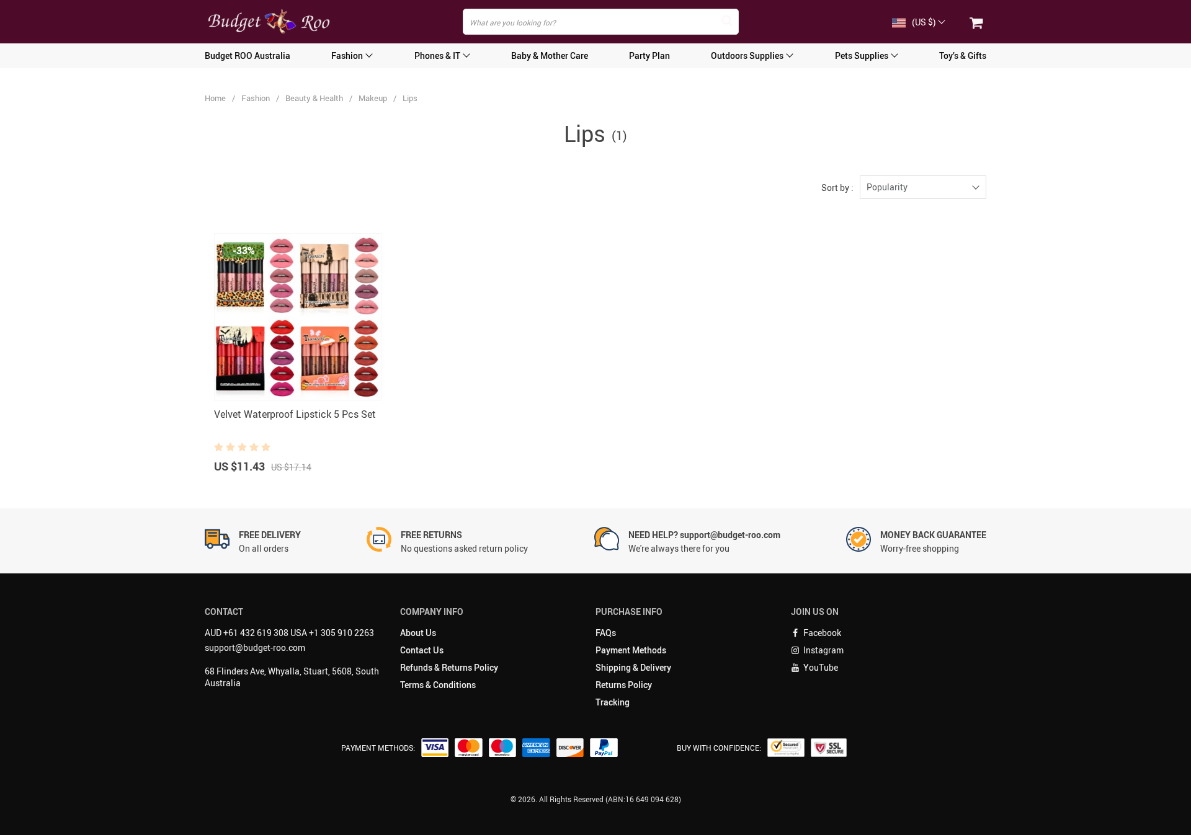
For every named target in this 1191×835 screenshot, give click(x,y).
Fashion (347, 55)
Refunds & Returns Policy (449, 667)
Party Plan (649, 55)
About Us (418, 632)
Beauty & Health (314, 98)
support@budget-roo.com (255, 647)
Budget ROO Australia (247, 55)
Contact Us (422, 650)
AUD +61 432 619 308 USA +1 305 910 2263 (289, 632)
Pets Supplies (861, 55)
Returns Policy (624, 685)
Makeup (373, 98)
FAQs (606, 632)
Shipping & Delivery (633, 667)
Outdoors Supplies (747, 55)
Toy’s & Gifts (962, 55)
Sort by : (837, 187)
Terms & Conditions (438, 685)
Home (215, 98)
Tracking (613, 702)
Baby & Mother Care (549, 55)
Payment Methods (631, 650)
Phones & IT (437, 55)
